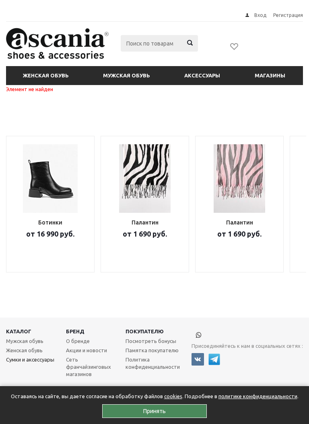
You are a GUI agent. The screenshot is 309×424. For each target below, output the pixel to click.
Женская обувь (46, 75)
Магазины (270, 75)
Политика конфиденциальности (153, 363)
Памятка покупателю (152, 350)
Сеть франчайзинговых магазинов (88, 367)
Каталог (18, 331)
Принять (154, 411)
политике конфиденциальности (257, 396)
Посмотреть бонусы (151, 341)
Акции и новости (86, 350)
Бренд (75, 331)
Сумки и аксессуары (30, 359)
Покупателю (145, 331)
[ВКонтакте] (198, 359)
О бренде (78, 341)
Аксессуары (202, 75)
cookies (173, 396)
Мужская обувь (126, 75)
